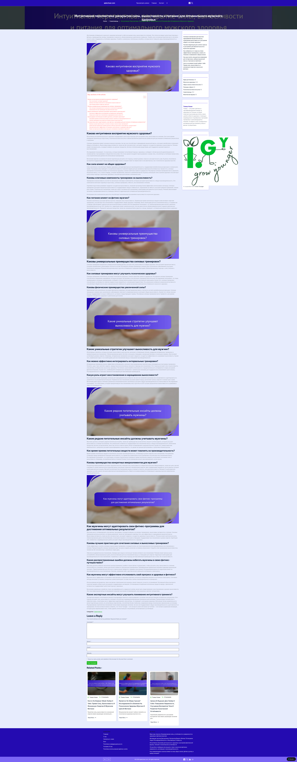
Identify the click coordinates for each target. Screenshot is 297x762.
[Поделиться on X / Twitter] (192, 3)
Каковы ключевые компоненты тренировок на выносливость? (105, 102)
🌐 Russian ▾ (291, 759)
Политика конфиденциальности (112, 744)
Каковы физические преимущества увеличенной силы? (103, 109)
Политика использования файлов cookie (115, 749)
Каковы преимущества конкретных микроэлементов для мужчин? (106, 120)
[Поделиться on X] (187, 759)
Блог (104, 741)
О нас (105, 736)
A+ (105, 759)
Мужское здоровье (189, 82)
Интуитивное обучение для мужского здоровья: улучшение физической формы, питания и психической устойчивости (171, 743)
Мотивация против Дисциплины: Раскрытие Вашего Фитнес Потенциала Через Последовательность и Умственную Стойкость (171, 739)
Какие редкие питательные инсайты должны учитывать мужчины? (106, 116)
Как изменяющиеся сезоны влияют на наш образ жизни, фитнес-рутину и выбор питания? (172, 752)
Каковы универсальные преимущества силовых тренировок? (105, 106)
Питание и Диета (188, 87)
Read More (91, 717)
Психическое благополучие (191, 89)
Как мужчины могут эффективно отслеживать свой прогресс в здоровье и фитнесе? (110, 127)
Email (89, 647)
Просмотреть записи (142, 3)
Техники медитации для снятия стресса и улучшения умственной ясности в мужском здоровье (195, 46)
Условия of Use (107, 746)
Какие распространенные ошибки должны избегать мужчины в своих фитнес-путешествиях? (112, 125)
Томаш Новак (93, 697)
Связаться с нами (108, 739)
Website (89, 653)
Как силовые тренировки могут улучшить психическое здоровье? (105, 108)
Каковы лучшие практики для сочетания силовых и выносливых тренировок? (108, 123)
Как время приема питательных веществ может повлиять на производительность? (110, 118)
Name (89, 641)
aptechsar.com (109, 3)
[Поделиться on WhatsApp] (193, 759)
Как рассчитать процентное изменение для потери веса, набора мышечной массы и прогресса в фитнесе (195, 59)
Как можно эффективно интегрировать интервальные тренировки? (106, 113)
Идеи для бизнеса (188, 79)
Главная (154, 3)
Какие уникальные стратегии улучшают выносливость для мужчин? (106, 111)
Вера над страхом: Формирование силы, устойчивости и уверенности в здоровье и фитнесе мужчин (171, 735)
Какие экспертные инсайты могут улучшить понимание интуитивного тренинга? (109, 129)
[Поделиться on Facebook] (190, 3)
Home (105, 21)
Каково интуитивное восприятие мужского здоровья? (103, 99)
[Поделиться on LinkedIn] (190, 759)
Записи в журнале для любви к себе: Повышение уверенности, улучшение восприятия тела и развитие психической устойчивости (162, 706)
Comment (90, 622)
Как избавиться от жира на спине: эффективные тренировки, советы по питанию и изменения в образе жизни (194, 52)
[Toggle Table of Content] (144, 97)
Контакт (161, 3)
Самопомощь (114, 21)
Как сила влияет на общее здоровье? (98, 101)
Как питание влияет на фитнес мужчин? (99, 104)
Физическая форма (189, 94)
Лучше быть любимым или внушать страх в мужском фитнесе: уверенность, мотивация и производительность (168, 748)
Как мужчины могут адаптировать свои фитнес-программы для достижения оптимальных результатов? (117, 122)
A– (109, 759)
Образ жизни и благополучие (192, 84)
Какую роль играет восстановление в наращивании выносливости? (106, 115)
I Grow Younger (199, 186)
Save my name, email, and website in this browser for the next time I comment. (110, 659)
